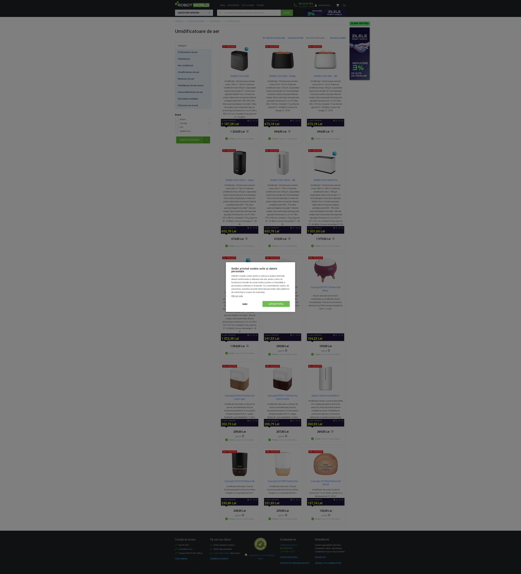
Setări (244, 304)
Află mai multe (237, 296)
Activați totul (276, 304)
